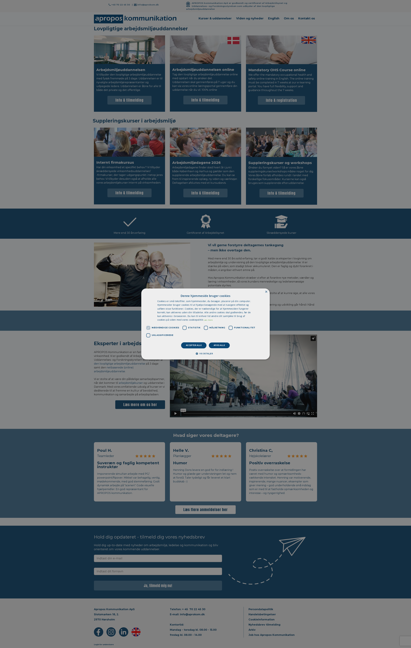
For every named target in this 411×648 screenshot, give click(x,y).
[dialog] (205, 323)
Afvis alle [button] (219, 345)
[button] (205, 354)
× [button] (266, 292)
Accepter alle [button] (194, 345)
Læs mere (208, 320)
